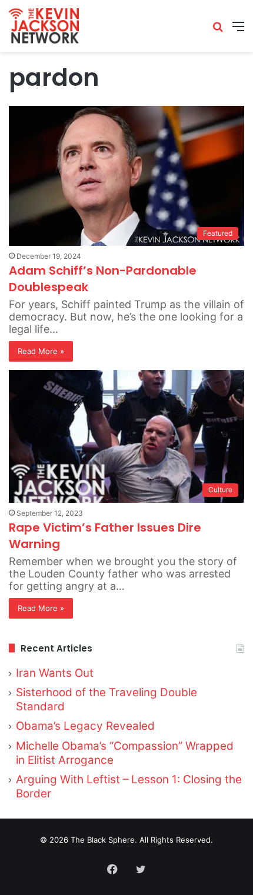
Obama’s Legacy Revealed (85, 726)
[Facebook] (112, 869)
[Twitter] (140, 869)
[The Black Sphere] (44, 26)
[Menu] (238, 30)
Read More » (41, 351)
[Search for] (218, 30)
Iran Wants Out (55, 673)
